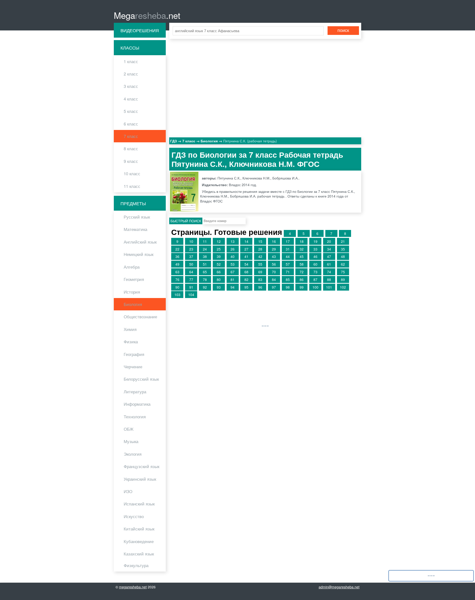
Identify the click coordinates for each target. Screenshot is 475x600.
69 (260, 271)
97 (274, 287)
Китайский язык (139, 529)
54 (246, 264)
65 (205, 271)
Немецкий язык (138, 254)
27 (246, 249)
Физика (131, 342)
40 (233, 256)
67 (233, 271)
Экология (133, 454)
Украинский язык (140, 479)
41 (246, 256)
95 (246, 287)
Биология (133, 304)
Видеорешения (139, 30)
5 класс (131, 111)
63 (177, 271)
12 (219, 241)
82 (246, 279)
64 (191, 271)
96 (260, 287)
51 (205, 264)
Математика (135, 229)
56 (274, 264)
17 (288, 241)
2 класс (131, 74)
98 (288, 287)
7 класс (131, 136)
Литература (135, 392)
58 (302, 264)
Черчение (133, 367)
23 (191, 249)
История (132, 292)
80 (219, 279)
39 (219, 256)
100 (315, 287)
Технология (135, 417)
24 (205, 249)
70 (274, 271)
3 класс (131, 86)
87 (315, 279)
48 (343, 256)
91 (191, 287)
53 (233, 264)
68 (246, 271)
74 (329, 271)
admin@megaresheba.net (339, 586)
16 (274, 241)
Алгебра (132, 267)
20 (329, 241)
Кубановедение (139, 541)
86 (302, 279)
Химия (130, 329)
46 (315, 256)
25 (219, 249)
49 (177, 264)
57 (288, 264)
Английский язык (140, 242)
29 (274, 249)
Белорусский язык (141, 379)
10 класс (132, 173)
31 (288, 249)
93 (219, 287)
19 (315, 241)
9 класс (131, 161)
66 (219, 271)
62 (343, 264)
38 (205, 256)
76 (177, 279)
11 (205, 241)
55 (260, 264)
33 (315, 249)
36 (177, 256)
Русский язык (137, 217)
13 (233, 241)
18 (302, 241)
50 (191, 264)
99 (302, 287)
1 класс (131, 61)
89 (343, 279)
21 (343, 241)
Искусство (134, 516)
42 (260, 256)
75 (343, 271)
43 (274, 256)
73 (315, 271)
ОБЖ (129, 429)
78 (205, 279)
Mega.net (147, 15)
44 (288, 256)
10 (191, 241)
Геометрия (134, 279)
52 (219, 264)
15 (260, 241)
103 (177, 294)
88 (329, 279)
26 (233, 249)
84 (274, 279)
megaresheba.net (133, 586)
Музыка (131, 441)
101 (329, 287)
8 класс (131, 148)
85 (288, 279)
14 (246, 241)
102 (343, 287)
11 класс (132, 186)
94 (233, 287)
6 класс (131, 124)
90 (177, 287)
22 (177, 249)
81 (233, 279)
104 (191, 294)
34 (329, 249)
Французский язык (141, 466)
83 (260, 279)
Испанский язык (139, 504)
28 (260, 249)
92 (205, 287)
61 (329, 264)
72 (302, 271)
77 (191, 279)
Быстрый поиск (185, 220)
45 (302, 256)
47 (329, 256)
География (134, 354)
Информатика (137, 404)
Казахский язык (139, 554)
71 (288, 271)
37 (191, 256)
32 (302, 249)
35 (343, 249)
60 (315, 264)
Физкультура (136, 565)
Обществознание (140, 317)
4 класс (131, 99)
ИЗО (128, 491)
